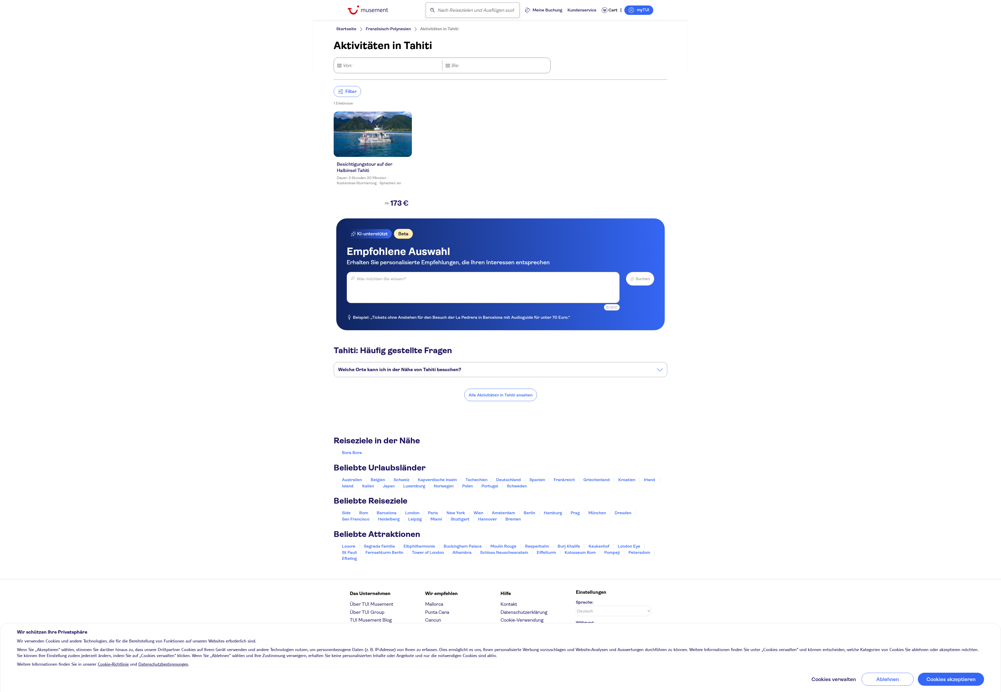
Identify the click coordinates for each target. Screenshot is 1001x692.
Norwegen (444, 485)
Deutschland (508, 479)
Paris (433, 512)
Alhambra (462, 552)
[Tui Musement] (372, 10)
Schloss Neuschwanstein (504, 552)
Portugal (489, 485)
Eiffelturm (546, 552)
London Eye (629, 546)
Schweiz (401, 479)
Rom (363, 512)
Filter (351, 91)
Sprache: (584, 602)
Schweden (517, 485)
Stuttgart (460, 519)
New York (456, 512)
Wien (478, 512)
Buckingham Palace (463, 546)
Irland (649, 479)
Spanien (537, 479)
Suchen (643, 278)
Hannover (487, 519)
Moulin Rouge (503, 546)
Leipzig (415, 519)
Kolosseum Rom (580, 552)
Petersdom (639, 552)
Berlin (529, 512)
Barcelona (386, 512)
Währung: (585, 622)
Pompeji (612, 552)
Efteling (349, 558)
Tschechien (476, 479)
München (597, 512)
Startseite (346, 28)
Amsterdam (503, 512)
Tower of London (428, 552)
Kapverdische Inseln (437, 479)
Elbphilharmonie (419, 546)
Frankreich (564, 479)
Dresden (623, 512)
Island (347, 485)
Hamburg (553, 512)
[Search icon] (432, 10)
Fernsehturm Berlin (384, 552)
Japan (389, 485)
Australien (352, 479)
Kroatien (626, 479)
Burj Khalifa (569, 546)
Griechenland (596, 479)
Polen (467, 485)
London (412, 512)
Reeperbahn (537, 546)
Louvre (348, 546)
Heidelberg (389, 519)
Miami (436, 519)
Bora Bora (352, 452)
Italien (368, 485)
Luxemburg (414, 485)
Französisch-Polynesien (388, 28)
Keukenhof (599, 546)
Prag (575, 512)
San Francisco (355, 519)
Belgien (378, 479)
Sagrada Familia (379, 546)
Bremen (513, 519)
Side (346, 512)
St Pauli (349, 552)
